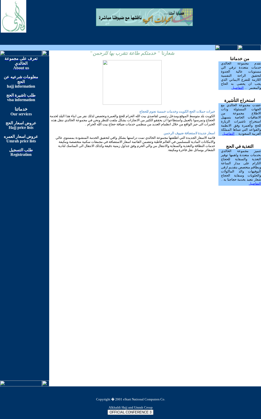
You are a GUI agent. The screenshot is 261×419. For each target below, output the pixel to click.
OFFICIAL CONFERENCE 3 (130, 412)
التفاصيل (237, 88)
